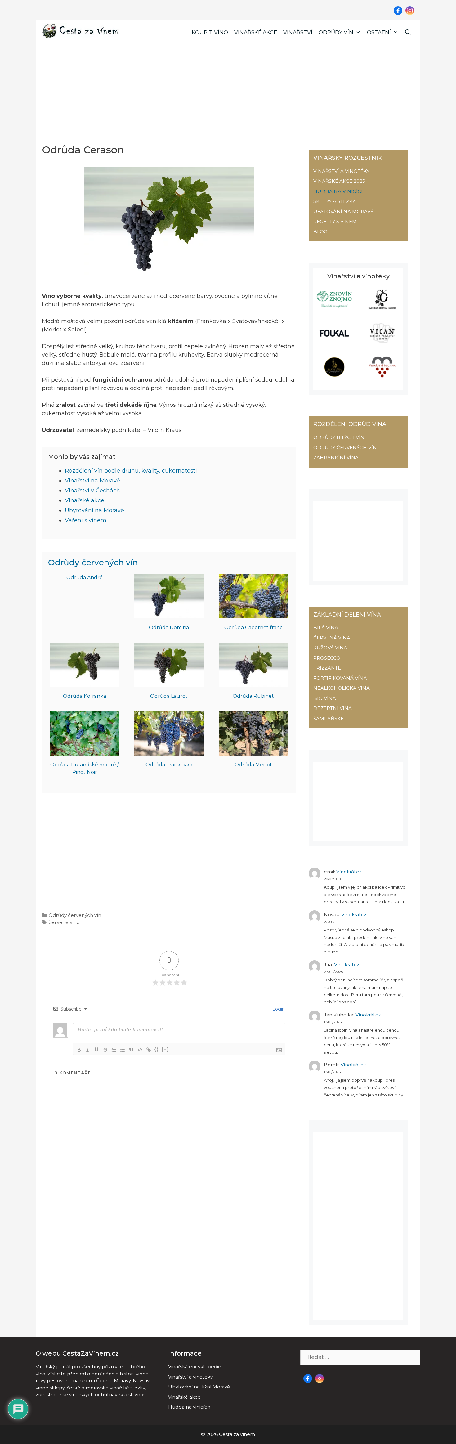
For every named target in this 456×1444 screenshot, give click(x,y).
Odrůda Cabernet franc (253, 627)
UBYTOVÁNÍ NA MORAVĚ (343, 211)
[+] (165, 1049)
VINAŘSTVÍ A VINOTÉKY (341, 171)
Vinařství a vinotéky (190, 1377)
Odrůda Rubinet (253, 696)
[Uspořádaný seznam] (114, 1049)
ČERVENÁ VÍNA (331, 638)
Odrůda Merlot (253, 765)
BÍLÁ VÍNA (325, 627)
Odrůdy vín (336, 32)
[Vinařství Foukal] (334, 342)
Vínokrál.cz (348, 872)
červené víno (64, 922)
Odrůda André (84, 578)
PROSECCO (326, 658)
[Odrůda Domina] (169, 614)
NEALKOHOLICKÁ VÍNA (341, 688)
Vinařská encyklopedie (194, 1367)
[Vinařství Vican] (382, 342)
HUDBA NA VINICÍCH (339, 191)
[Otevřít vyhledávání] (407, 32)
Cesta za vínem (237, 1434)
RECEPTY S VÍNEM (335, 221)
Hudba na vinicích (189, 1407)
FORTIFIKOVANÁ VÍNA (340, 678)
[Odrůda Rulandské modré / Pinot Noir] (84, 751)
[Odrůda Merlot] (253, 751)
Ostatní (379, 32)
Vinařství (297, 32)
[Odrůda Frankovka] (169, 751)
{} (156, 1049)
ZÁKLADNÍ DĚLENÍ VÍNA (347, 614)
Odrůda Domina (169, 627)
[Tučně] (79, 1049)
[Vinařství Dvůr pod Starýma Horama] (382, 308)
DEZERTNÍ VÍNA (332, 708)
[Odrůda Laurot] (169, 682)
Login (278, 1009)
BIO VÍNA (324, 698)
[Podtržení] (96, 1049)
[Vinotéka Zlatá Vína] (334, 376)
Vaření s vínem (85, 520)
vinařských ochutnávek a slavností (109, 1394)
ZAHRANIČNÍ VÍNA (336, 457)
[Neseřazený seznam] (122, 1049)
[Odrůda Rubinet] (253, 682)
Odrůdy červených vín (93, 562)
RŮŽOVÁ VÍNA (330, 648)
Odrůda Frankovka (168, 765)
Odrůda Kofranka (84, 696)
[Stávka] (105, 1049)
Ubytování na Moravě (94, 510)
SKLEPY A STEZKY (334, 201)
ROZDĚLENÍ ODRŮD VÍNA (349, 424)
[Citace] (131, 1049)
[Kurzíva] (87, 1049)
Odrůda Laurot (169, 696)
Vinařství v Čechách (92, 490)
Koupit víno (210, 32)
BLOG (320, 232)
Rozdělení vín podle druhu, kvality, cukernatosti (131, 470)
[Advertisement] (228, 91)
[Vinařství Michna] (382, 376)
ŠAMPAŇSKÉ (328, 718)
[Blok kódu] (140, 1049)
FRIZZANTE (327, 668)
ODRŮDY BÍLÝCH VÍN (338, 437)
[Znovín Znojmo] (334, 308)
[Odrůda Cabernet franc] (253, 614)
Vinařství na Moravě (92, 480)
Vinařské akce (255, 32)
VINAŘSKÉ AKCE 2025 (339, 181)
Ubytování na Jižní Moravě (199, 1387)
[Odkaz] (148, 1049)
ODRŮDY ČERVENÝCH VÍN (345, 448)
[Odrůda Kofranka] (84, 682)
